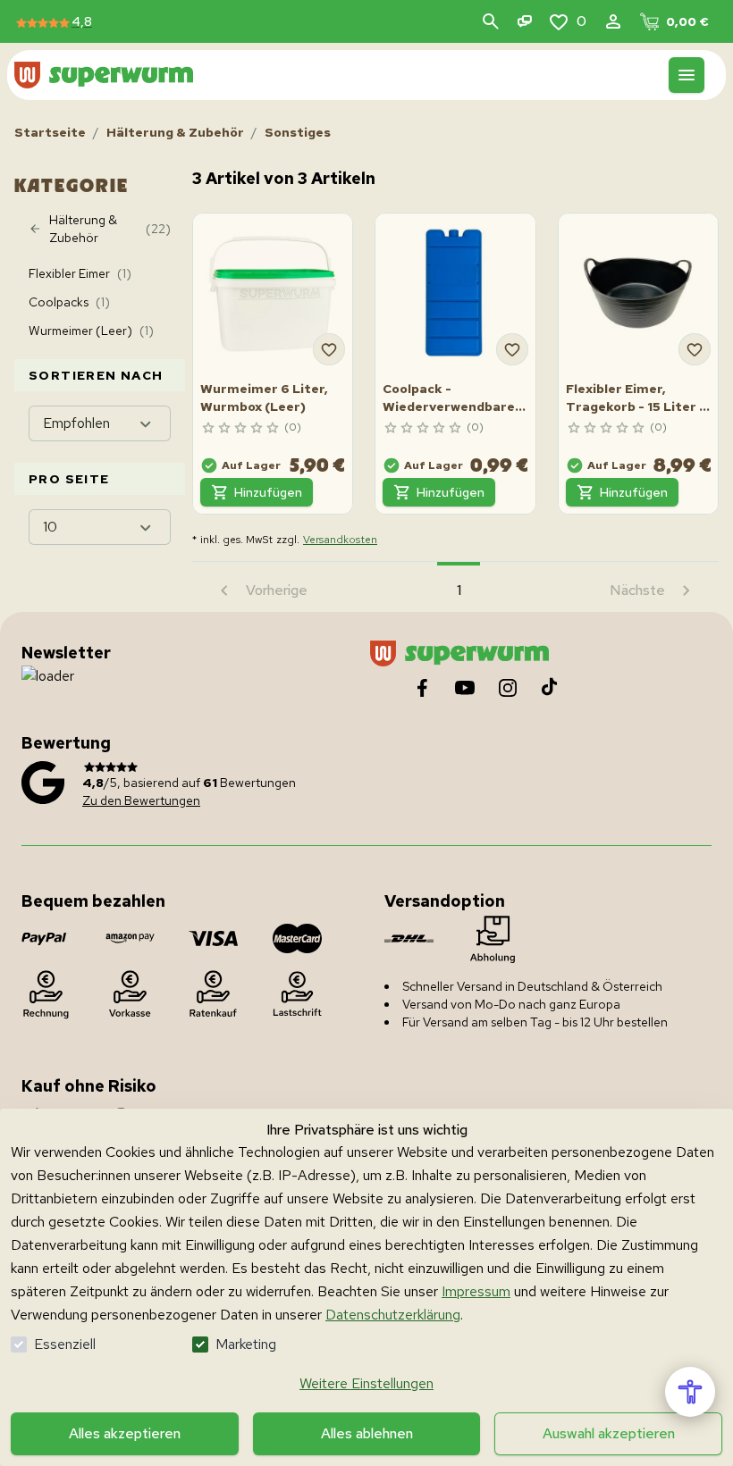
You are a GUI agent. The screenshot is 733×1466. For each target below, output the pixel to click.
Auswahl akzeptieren (609, 1433)
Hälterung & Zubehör (175, 132)
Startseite (50, 132)
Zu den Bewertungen (141, 800)
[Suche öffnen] (491, 21)
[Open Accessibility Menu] (690, 1392)
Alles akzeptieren (125, 1433)
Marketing (245, 1344)
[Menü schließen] (686, 75)
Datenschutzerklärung (392, 1314)
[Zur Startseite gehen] (103, 75)
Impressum (476, 1291)
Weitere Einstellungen (366, 1383)
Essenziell (65, 1344)
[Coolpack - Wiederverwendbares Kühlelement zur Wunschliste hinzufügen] (512, 349)
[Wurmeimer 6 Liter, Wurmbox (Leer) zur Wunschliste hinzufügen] (329, 349)
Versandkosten (340, 539)
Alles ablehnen (367, 1433)
